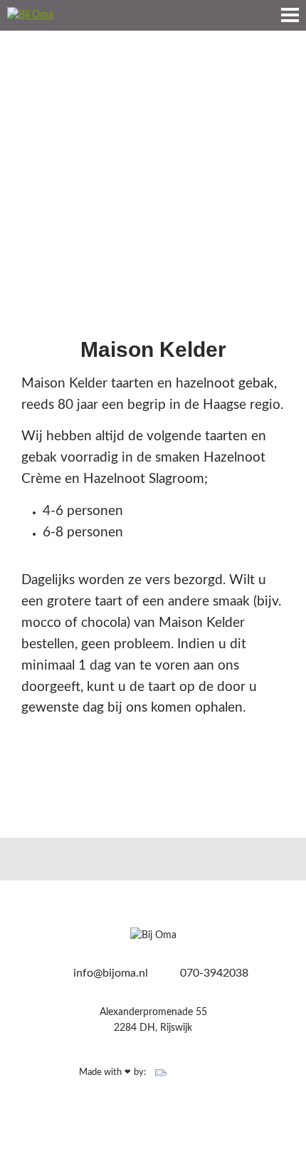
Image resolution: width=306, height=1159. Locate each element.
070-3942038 (212, 973)
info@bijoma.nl (109, 973)
